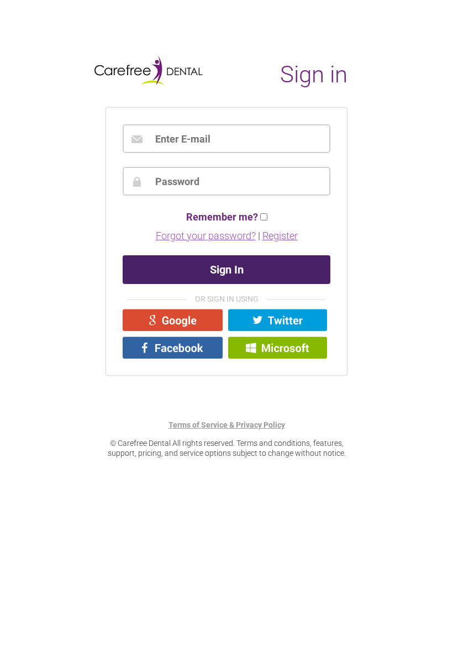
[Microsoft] (277, 347)
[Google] (173, 320)
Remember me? (222, 217)
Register (280, 235)
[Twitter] (277, 320)
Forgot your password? (206, 235)
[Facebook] (173, 347)
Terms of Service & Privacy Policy (226, 424)
